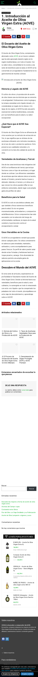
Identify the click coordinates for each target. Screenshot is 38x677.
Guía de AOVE (6, 12)
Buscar (4, 486)
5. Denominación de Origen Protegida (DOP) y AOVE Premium (26, 360)
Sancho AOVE (17, 605)
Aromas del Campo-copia (11, 507)
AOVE (16, 56)
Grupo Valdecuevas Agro (20, 550)
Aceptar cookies (27, 674)
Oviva (9, 28)
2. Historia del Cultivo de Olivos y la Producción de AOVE (10, 333)
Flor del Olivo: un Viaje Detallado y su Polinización (19, 512)
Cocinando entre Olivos (10, 509)
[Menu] (2, 3)
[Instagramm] (7, 639)
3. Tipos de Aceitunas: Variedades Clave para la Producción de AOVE (27, 334)
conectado (25, 390)
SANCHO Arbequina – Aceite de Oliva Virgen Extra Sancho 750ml (23, 597)
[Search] (34, 3)
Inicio (3, 8)
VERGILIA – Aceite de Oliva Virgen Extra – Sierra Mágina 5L (23, 569)
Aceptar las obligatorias (10, 674)
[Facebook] (3, 639)
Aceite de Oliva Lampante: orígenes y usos (16, 515)
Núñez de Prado (17, 590)
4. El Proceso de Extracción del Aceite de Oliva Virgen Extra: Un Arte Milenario (10, 360)
